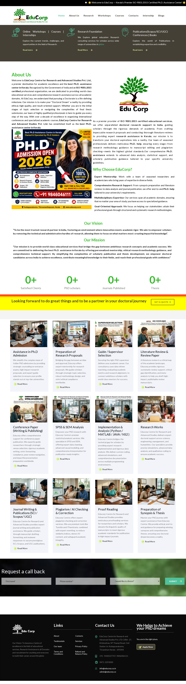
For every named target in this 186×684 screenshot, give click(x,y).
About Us (74, 15)
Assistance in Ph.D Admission (25, 353)
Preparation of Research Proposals (69, 353)
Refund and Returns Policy (81, 652)
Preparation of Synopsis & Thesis (153, 511)
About (56, 636)
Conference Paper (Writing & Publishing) (28, 428)
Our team (58, 646)
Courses (119, 15)
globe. (101, 44)
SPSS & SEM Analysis (70, 427)
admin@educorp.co (108, 672)
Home (61, 15)
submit (173, 581)
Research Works (152, 427)
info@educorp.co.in (108, 668)
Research (89, 15)
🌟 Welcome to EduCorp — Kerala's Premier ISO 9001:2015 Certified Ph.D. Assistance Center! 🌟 (120, 2)
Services (78, 641)
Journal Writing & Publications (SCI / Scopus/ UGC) (25, 512)
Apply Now (148, 647)
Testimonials (59, 641)
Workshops (104, 15)
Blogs (161, 15)
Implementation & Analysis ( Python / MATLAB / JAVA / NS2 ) (113, 430)
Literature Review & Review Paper (154, 353)
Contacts (133, 15)
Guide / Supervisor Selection (110, 353)
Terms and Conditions (58, 652)
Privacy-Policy (81, 646)
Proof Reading (108, 509)
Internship (148, 15)
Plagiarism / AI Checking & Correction (72, 511)
